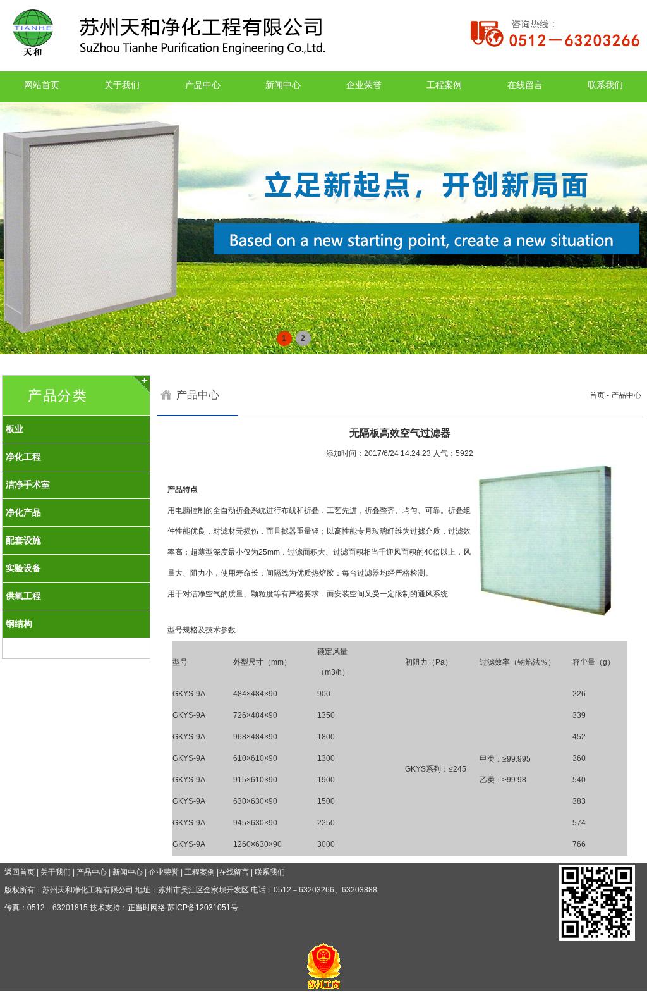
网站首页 (41, 85)
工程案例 (444, 85)
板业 (14, 429)
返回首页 (19, 872)
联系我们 (605, 85)
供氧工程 (23, 596)
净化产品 (23, 512)
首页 (597, 395)
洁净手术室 (28, 484)
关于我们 (122, 85)
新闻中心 (283, 85)
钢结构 (19, 624)
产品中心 (203, 85)
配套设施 (23, 540)
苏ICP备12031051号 (202, 907)
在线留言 (525, 85)
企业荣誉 (364, 85)
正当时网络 (147, 907)
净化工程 (23, 457)
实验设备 (23, 568)
